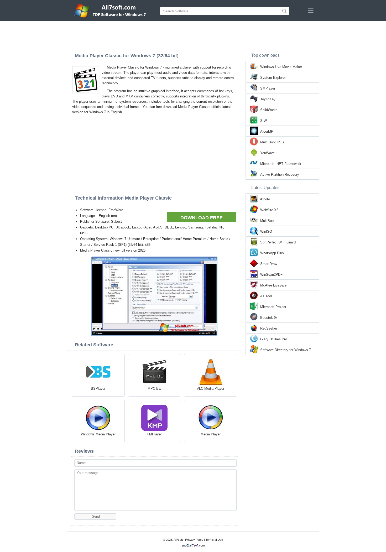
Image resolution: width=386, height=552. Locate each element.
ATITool (266, 296)
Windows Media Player (98, 434)
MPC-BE (154, 388)
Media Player (211, 434)
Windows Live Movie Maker (281, 67)
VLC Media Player (210, 388)
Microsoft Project (273, 307)
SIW (263, 121)
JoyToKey (267, 99)
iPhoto (265, 199)
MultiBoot (267, 221)
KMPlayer (154, 434)
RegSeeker (268, 328)
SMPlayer (267, 88)
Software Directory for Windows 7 (285, 350)
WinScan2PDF (271, 275)
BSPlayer (98, 388)
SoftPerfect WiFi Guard (278, 242)
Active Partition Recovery (279, 174)
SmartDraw (268, 264)
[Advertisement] (193, 35)
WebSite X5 (269, 210)
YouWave (267, 153)
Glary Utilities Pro (273, 339)
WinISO (266, 231)
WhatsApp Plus (272, 253)
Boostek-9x (269, 318)
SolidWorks (269, 110)
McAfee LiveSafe (273, 285)
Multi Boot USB (272, 142)
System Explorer (273, 78)
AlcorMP (266, 131)
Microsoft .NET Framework (280, 164)
